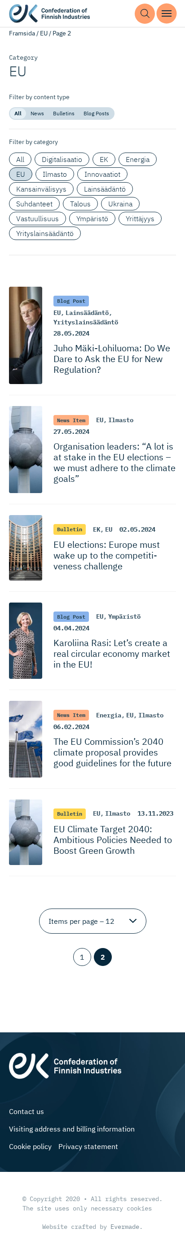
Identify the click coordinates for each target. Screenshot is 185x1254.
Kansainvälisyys (41, 188)
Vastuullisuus (37, 218)
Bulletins (64, 113)
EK (104, 159)
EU (44, 33)
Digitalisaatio (62, 159)
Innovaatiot (102, 174)
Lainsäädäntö (105, 188)
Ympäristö (92, 218)
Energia (138, 159)
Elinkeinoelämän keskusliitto (49, 14)
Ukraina (120, 203)
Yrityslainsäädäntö (45, 233)
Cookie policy (30, 1146)
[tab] (18, 113)
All (18, 113)
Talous (80, 203)
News (37, 113)
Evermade (124, 1227)
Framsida (22, 33)
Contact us (26, 1111)
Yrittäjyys (140, 218)
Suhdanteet (34, 203)
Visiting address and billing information (72, 1128)
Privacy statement (88, 1146)
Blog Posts (96, 113)
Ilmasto (55, 174)
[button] (145, 14)
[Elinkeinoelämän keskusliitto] (65, 1064)
